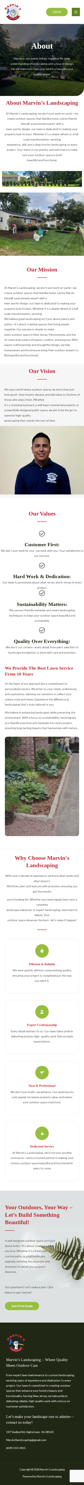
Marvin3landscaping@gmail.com (26, 1440)
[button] (57, 12)
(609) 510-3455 (16, 1448)
